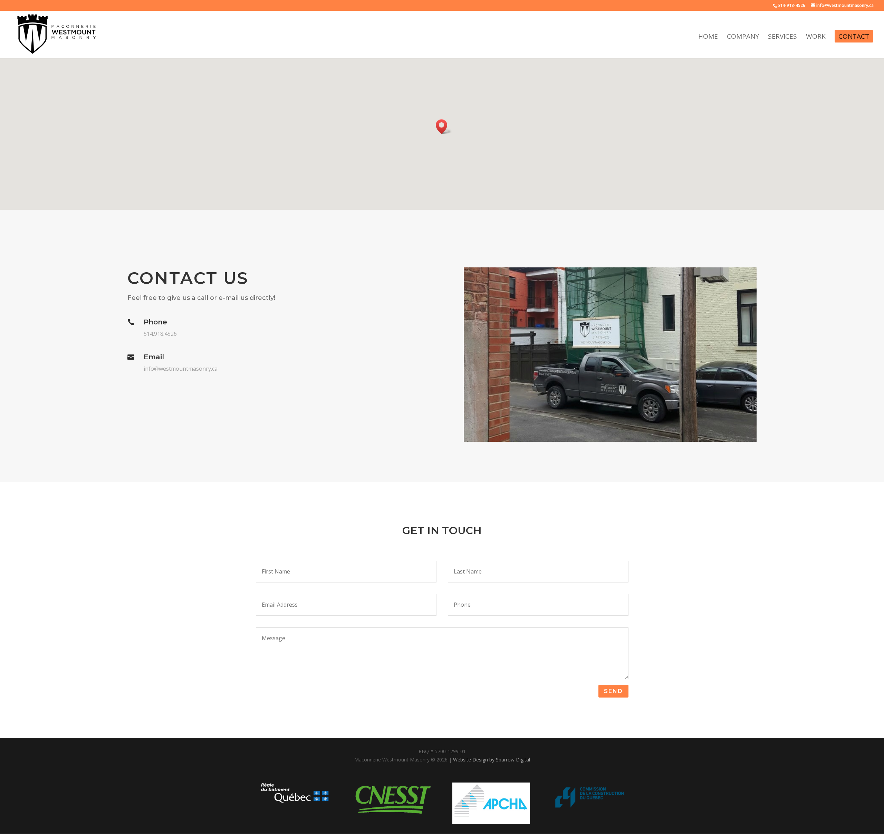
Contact (853, 36)
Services (782, 37)
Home (708, 37)
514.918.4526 (160, 334)
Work (816, 37)
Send (613, 691)
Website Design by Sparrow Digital (491, 759)
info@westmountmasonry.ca (181, 368)
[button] (444, 126)
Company (743, 37)
